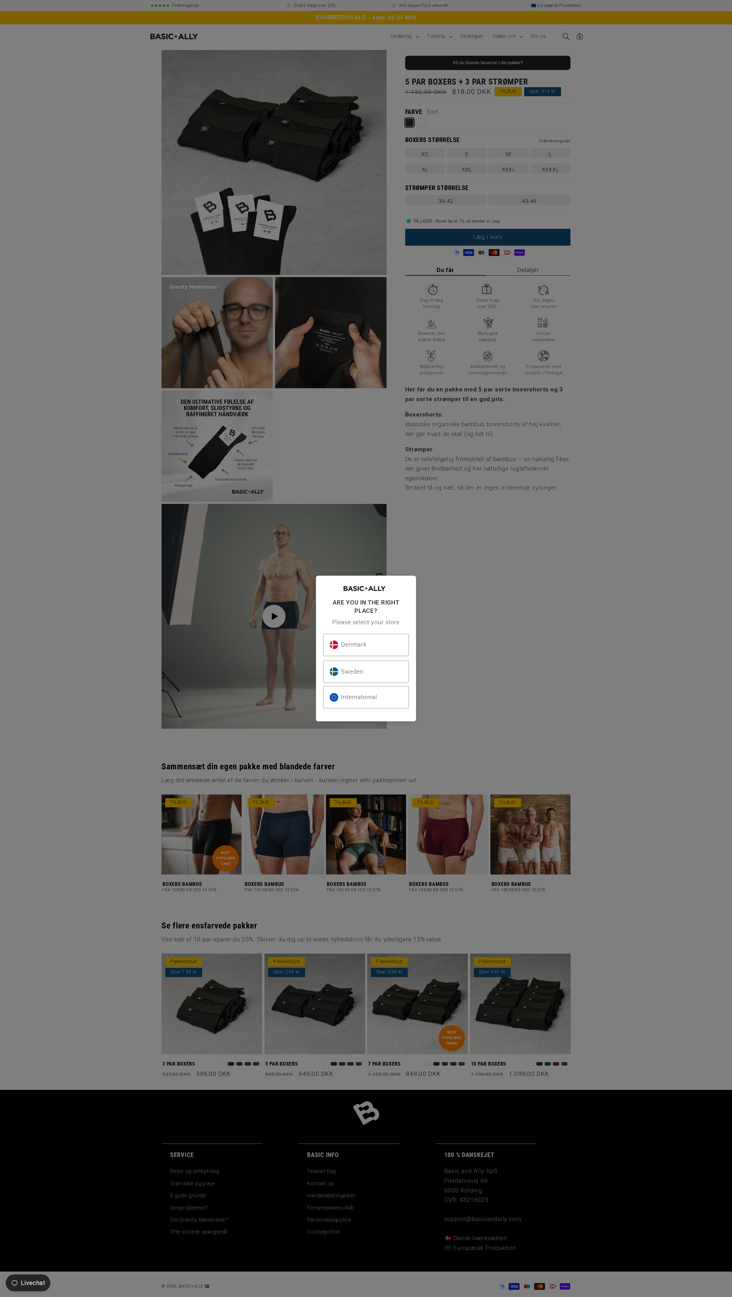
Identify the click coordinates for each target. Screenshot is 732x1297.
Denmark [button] (353, 644)
